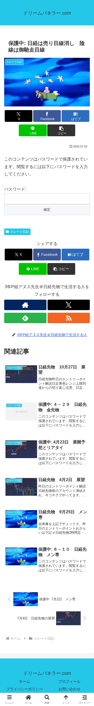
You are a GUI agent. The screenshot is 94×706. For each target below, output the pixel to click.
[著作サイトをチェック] (25, 305)
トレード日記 (19, 232)
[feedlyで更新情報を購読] (25, 318)
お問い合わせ (69, 689)
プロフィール (69, 681)
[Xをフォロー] (69, 305)
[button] (61, 130)
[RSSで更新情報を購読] (69, 318)
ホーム (24, 681)
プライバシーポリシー (24, 689)
